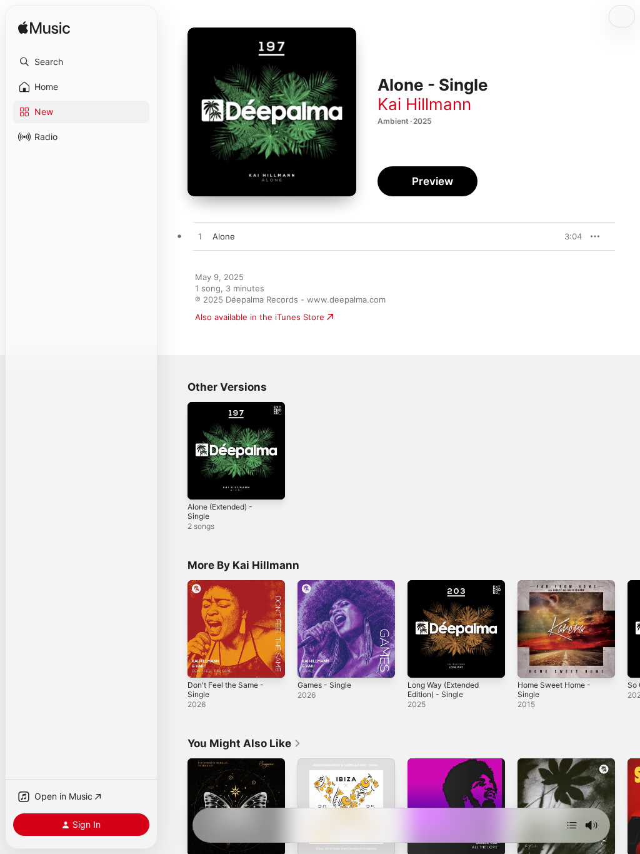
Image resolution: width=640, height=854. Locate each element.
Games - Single (324, 685)
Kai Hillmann (424, 104)
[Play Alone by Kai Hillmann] (200, 237)
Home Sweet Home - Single (554, 689)
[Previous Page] (175, 629)
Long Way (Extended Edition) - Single (443, 689)
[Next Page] (627, 629)
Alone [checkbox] (223, 236)
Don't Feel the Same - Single (226, 689)
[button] (81, 62)
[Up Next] (571, 825)
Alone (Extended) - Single (220, 511)
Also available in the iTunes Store (259, 317)
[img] (44, 28)
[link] (244, 743)
